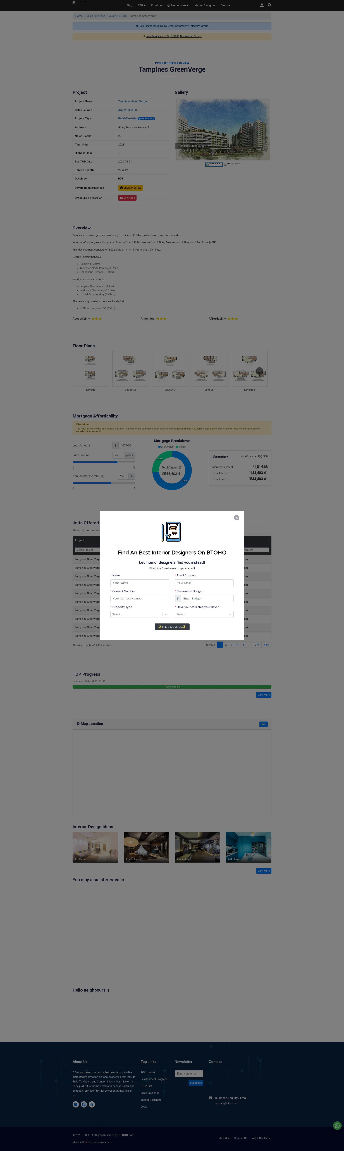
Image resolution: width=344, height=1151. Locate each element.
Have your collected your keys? (198, 607)
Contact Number (123, 591)
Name (116, 575)
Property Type (122, 607)
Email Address (186, 575)
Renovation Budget (190, 591)
